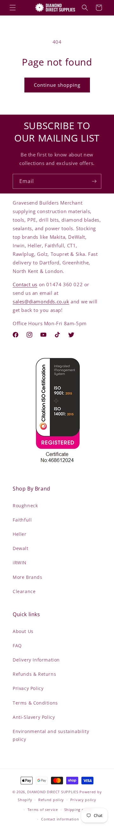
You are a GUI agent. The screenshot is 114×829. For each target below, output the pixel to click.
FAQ (17, 645)
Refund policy (51, 799)
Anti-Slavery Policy (34, 717)
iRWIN (20, 563)
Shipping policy (78, 809)
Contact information (60, 819)
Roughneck (25, 506)
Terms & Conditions (35, 703)
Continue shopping (57, 85)
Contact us (25, 284)
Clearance (24, 591)
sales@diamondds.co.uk (41, 301)
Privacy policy (83, 799)
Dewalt (20, 548)
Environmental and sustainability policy (51, 735)
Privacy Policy (28, 688)
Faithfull (22, 520)
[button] (13, 8)
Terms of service (43, 809)
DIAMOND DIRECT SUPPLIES (52, 791)
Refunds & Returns (34, 674)
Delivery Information (36, 660)
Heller (20, 534)
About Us (23, 631)
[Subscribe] (94, 181)
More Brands (27, 577)
